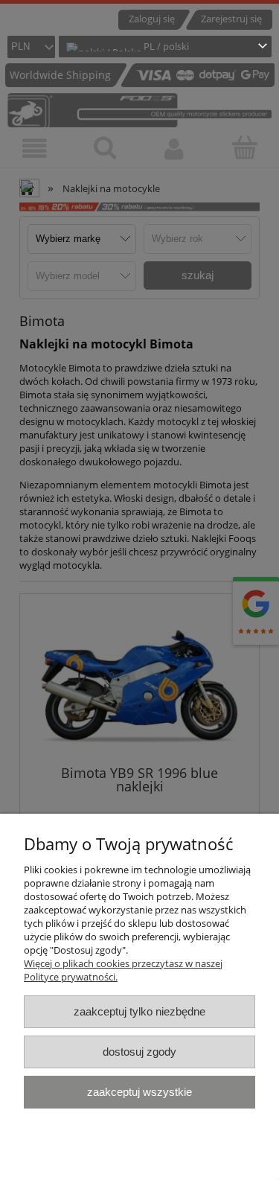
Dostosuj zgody (139, 1051)
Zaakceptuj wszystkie (139, 1091)
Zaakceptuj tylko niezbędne (139, 1011)
